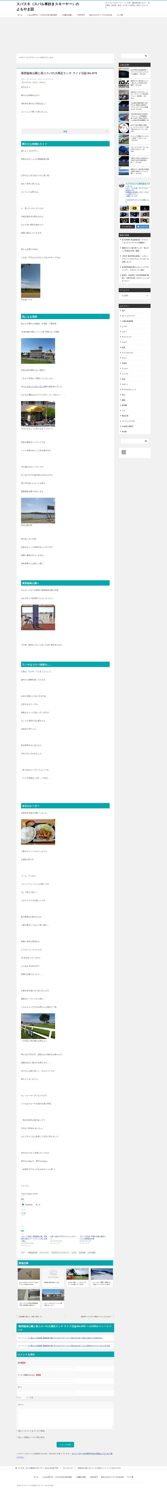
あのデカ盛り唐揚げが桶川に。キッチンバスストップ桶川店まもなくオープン (139, 128)
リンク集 (120, 15)
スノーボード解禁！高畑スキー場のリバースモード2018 (101, 1283)
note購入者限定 (127, 426)
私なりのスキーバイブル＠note (101, 15)
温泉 (123, 379)
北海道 (124, 363)
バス (123, 410)
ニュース (125, 374)
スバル (124, 326)
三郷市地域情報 (127, 321)
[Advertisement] (83, 34)
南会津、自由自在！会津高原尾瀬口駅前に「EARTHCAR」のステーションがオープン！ (135, 278)
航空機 (124, 405)
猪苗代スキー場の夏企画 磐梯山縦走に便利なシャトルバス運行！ (140, 171)
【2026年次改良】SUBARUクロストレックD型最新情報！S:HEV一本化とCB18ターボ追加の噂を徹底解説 (140, 117)
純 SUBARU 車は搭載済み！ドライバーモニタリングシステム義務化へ (139, 72)
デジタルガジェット (129, 389)
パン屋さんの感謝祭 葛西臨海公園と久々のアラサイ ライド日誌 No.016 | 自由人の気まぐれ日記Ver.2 (64, 1338)
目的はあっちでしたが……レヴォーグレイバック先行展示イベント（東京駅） (139, 95)
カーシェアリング (128, 316)
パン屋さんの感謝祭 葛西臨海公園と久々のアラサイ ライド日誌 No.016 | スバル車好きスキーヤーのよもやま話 (68, 1346)
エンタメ (125, 368)
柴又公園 (82, 1252)
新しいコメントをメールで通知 (32, 1431)
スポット (42, 82)
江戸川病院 (91, 1252)
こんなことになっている (35, 386)
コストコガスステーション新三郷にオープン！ (53, 1304)
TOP (38, 1468)
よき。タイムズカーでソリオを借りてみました (139, 149)
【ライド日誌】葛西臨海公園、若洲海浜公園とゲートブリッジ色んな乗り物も (34, 1238)
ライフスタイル (127, 353)
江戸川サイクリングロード (60, 1252)
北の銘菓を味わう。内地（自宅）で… (30, 1316)
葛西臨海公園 (32, 1252)
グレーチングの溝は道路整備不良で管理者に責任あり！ (28, 1304)
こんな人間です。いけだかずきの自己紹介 (42, 15)
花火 (123, 310)
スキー (124, 332)
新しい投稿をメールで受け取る (32, 1437)
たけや (74, 1252)
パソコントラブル (128, 421)
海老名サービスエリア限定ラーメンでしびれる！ (96, 1316)
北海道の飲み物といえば (51, 1282)
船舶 (123, 400)
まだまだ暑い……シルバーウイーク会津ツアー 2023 (77, 1283)
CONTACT (81, 15)
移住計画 (125, 416)
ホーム (20, 15)
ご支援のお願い (67, 15)
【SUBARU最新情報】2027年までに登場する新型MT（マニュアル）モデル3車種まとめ (139, 106)
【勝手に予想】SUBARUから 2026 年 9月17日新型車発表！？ (140, 160)
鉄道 (123, 347)
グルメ (35, 82)
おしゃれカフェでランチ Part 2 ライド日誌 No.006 (28, 1283)
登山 (123, 395)
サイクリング (26, 82)
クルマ (124, 342)
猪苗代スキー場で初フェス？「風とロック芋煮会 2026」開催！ (139, 83)
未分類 (124, 431)
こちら (29, 1161)
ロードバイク (44, 1252)
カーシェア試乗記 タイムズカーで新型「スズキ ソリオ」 (140, 138)
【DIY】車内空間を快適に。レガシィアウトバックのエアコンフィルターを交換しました (135, 259)
